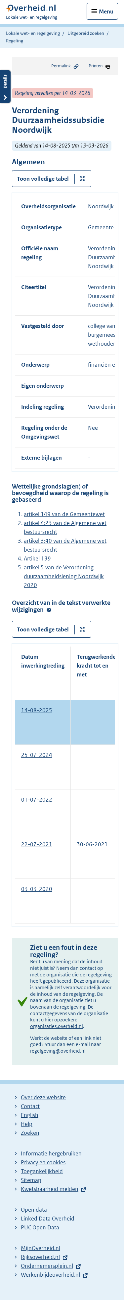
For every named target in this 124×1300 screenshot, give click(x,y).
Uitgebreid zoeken (85, 33)
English (29, 1115)
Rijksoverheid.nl (40, 1257)
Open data (34, 1209)
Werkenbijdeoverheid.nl (50, 1274)
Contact (30, 1106)
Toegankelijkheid (42, 1171)
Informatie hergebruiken (51, 1153)
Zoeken (30, 1132)
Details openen (5, 86)
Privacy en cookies (43, 1162)
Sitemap (31, 1180)
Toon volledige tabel (43, 178)
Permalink (61, 66)
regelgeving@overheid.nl (58, 1051)
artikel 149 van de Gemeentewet (64, 514)
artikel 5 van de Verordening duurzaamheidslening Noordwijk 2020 (64, 576)
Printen (96, 66)
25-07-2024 (36, 755)
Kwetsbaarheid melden (49, 1189)
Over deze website (43, 1097)
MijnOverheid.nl (40, 1248)
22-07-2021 (36, 844)
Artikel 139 (37, 558)
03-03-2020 (36, 889)
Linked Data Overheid (47, 1218)
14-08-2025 (36, 710)
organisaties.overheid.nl (56, 1026)
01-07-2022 (36, 799)
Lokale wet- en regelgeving (33, 33)
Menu (106, 11)
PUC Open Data (40, 1227)
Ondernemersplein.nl (47, 1265)
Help (26, 1124)
